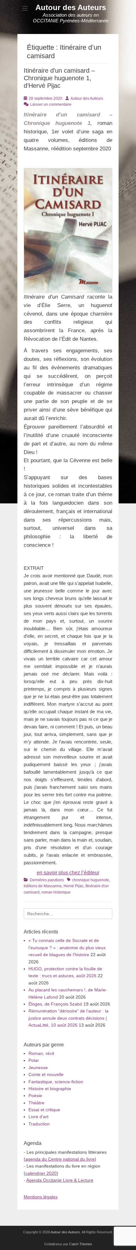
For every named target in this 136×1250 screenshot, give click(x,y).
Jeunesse (38, 1067)
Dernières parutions (47, 880)
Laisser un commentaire (50, 104)
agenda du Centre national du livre (60, 1159)
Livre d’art (38, 1116)
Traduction (39, 1123)
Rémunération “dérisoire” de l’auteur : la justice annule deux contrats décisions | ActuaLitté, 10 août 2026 (68, 1018)
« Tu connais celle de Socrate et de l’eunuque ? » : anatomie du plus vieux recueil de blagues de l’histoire (67, 947)
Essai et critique (44, 1109)
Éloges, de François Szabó (55, 1003)
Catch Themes (80, 1244)
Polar (33, 1060)
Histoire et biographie (49, 1088)
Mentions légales (41, 1196)
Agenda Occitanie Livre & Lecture (59, 1180)
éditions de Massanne (43, 886)
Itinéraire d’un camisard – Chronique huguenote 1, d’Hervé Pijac (59, 78)
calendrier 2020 (41, 1173)
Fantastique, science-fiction (55, 1081)
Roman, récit (41, 1053)
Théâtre (36, 1102)
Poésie (35, 1095)
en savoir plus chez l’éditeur (68, 872)
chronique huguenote (90, 880)
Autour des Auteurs (70, 7)
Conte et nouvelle (46, 1074)
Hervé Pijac (73, 886)
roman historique (56, 892)
